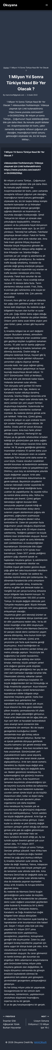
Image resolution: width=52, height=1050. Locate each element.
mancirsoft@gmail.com (15, 95)
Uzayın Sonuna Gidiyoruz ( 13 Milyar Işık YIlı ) (38, 1022)
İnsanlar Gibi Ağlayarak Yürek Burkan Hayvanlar (12, 1022)
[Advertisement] (26, 37)
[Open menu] (46, 5)
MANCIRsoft (40, 1042)
